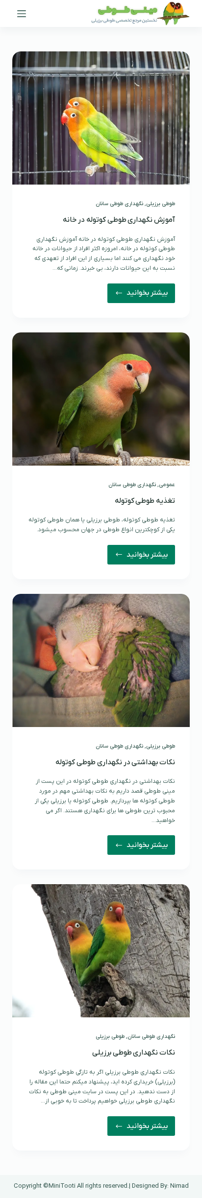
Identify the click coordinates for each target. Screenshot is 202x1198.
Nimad (179, 1186)
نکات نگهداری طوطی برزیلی (133, 1052)
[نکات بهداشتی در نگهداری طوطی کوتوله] (101, 660)
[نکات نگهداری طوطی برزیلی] (101, 950)
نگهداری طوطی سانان (119, 203)
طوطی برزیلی (160, 203)
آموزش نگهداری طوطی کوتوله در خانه (119, 220)
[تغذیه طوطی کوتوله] (101, 399)
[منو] (21, 13)
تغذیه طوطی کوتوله (145, 501)
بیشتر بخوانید (142, 295)
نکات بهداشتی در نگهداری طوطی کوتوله (115, 762)
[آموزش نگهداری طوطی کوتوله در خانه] (101, 118)
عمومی (167, 484)
